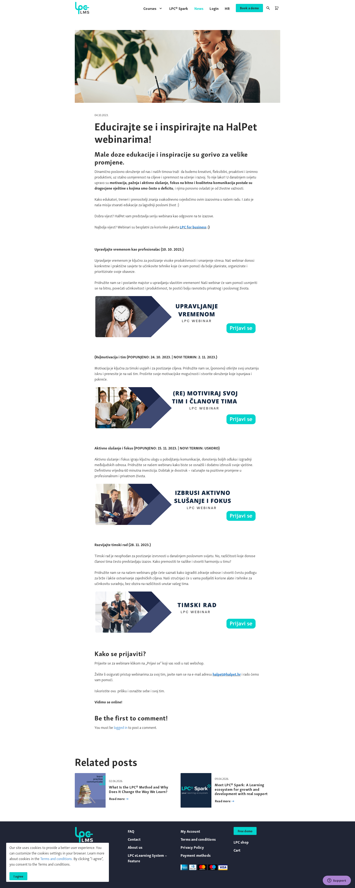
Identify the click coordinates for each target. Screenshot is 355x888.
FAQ (131, 831)
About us (135, 847)
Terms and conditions (198, 839)
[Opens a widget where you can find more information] (337, 881)
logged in (120, 727)
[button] (153, 8)
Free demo (245, 831)
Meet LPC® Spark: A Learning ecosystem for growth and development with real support (241, 788)
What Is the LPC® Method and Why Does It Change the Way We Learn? (138, 789)
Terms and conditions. (56, 858)
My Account (190, 831)
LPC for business (193, 227)
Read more (117, 798)
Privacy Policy (192, 847)
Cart (237, 850)
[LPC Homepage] (82, 8)
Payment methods (196, 855)
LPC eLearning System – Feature (147, 858)
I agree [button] (18, 876)
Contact (134, 839)
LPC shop (241, 842)
